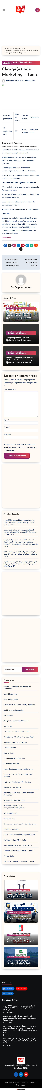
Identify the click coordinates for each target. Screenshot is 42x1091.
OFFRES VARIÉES (10, 813)
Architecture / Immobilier (13, 710)
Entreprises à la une (11, 764)
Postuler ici (6, 238)
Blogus (32, 1082)
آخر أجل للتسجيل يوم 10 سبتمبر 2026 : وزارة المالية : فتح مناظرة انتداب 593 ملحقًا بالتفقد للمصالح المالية (19, 522)
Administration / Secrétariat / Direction (19, 705)
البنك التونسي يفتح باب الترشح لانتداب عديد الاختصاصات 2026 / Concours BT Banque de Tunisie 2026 (20, 532)
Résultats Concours (11, 829)
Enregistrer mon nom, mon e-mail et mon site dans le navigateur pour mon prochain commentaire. (20, 447)
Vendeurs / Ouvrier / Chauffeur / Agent (19, 861)
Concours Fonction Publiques (15, 742)
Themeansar (21, 1085)
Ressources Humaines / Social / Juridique (20, 824)
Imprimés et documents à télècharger (18, 769)
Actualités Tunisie (11, 699)
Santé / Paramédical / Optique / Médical (19, 835)
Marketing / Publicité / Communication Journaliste (17, 62)
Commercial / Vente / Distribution (17, 732)
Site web (7, 434)
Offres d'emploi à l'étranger (14, 800)
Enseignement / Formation (14, 758)
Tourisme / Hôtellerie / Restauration (18, 845)
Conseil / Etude (10, 748)
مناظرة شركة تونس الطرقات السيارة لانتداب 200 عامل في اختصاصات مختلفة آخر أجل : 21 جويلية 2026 (20, 554)
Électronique (9, 753)
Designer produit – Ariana (17, 338)
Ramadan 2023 (9, 819)
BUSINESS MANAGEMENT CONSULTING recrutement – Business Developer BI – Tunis (19, 315)
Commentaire (10, 390)
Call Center (8, 726)
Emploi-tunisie (13, 80)
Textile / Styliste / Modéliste (15, 840)
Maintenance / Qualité (12, 787)
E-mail (7, 427)
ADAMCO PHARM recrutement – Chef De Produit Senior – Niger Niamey (20, 360)
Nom (6, 420)
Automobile (8, 715)
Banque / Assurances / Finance (16, 721)
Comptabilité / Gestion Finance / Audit (19, 737)
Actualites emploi (10, 694)
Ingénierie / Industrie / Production (17, 782)
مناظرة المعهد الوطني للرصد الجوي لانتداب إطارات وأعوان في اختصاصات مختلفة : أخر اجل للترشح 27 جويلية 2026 (21, 564)
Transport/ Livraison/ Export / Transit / (19, 851)
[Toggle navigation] (3, 10)
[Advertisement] (21, 34)
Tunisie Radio (9, 856)
